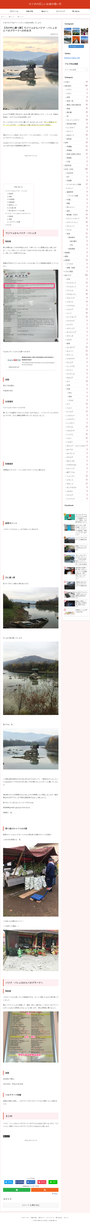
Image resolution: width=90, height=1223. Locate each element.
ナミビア (77, 412)
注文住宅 (77, 173)
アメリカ (77, 290)
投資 (77, 234)
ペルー (77, 438)
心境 (77, 162)
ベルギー (77, 442)
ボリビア (77, 457)
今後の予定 (34, 1217)
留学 (76, 143)
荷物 (77, 108)
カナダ (77, 340)
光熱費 (77, 180)
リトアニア (77, 499)
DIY (77, 177)
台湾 (77, 385)
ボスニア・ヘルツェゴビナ (77, 446)
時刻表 (11, 193)
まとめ (9, 225)
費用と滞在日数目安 (77, 105)
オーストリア (77, 332)
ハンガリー (77, 423)
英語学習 (76, 165)
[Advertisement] (30, 169)
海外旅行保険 (77, 124)
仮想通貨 (78, 249)
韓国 (77, 343)
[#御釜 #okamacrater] (67, 31)
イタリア (77, 309)
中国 (77, 389)
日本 (77, 279)
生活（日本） (76, 169)
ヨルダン (77, 491)
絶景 (77, 97)
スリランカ (77, 374)
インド (77, 313)
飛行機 (77, 112)
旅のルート (42, 1217)
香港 (78, 396)
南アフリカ (77, 472)
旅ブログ (76, 275)
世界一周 (77, 101)
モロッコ (77, 484)
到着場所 (12, 202)
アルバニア (77, 298)
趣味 (76, 256)
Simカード (77, 135)
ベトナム (77, 434)
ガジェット (77, 226)
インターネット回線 (77, 184)
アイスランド (77, 283)
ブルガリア (77, 431)
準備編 (77, 146)
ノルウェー (77, 415)
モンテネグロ (77, 487)
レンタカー (77, 127)
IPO (78, 245)
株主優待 (78, 241)
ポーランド (77, 453)
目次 (15, 187)
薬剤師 (76, 260)
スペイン (77, 370)
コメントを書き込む (31, 1205)
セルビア (7, 1136)
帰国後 (77, 158)
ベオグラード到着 (14, 222)
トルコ (77, 408)
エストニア (77, 328)
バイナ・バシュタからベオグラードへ (19, 213)
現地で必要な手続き (77, 154)
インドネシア (77, 317)
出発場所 (12, 199)
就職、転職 (77, 268)
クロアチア (77, 359)
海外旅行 (76, 86)
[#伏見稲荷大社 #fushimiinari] (76, 39)
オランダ (77, 336)
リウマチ (77, 264)
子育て (76, 82)
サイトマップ (50, 1217)
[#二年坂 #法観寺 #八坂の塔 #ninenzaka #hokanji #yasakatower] (84, 31)
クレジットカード (77, 120)
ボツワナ (77, 449)
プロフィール (25, 1217)
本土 (78, 393)
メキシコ (77, 480)
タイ (77, 381)
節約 (77, 211)
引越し (77, 199)
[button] (86, 70)
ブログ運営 (76, 271)
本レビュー (77, 207)
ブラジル (77, 427)
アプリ (77, 90)
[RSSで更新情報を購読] (44, 1190)
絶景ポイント (13, 205)
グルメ (77, 93)
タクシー (77, 131)
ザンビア (77, 362)
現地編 (77, 150)
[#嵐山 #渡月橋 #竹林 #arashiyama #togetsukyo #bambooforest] (67, 39)
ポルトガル (77, 461)
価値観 (76, 252)
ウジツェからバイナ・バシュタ (17, 191)
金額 (10, 196)
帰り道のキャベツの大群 (16, 210)
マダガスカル (77, 465)
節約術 (77, 139)
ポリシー (66, 1217)
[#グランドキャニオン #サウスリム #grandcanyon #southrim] (84, 39)
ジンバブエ (77, 366)
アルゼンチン (77, 294)
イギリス (77, 302)
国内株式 (78, 237)
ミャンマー (77, 476)
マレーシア (77, 468)
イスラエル (77, 305)
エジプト (77, 324)
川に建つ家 (12, 208)
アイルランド (77, 287)
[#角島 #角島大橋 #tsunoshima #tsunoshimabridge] (76, 31)
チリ (77, 404)
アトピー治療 (78, 196)
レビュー (77, 188)
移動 (77, 203)
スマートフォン (77, 222)
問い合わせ (59, 1217)
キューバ (77, 351)
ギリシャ (77, 355)
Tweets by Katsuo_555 (72, 58)
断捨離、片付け (77, 215)
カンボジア (77, 347)
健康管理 (77, 192)
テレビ (77, 230)
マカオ (78, 400)
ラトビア (77, 495)
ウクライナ (77, 321)
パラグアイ (77, 419)
